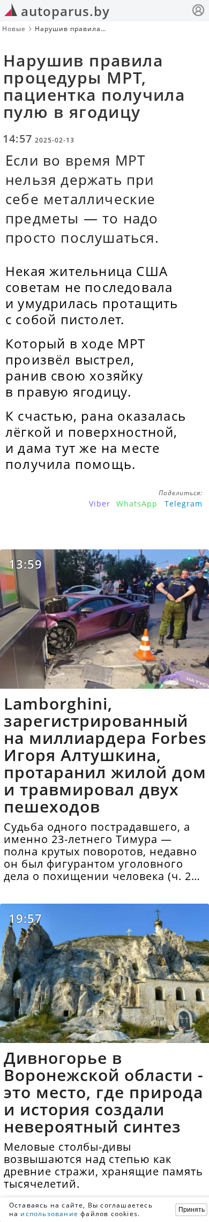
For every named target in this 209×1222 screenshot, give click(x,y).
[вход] (198, 11)
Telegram (184, 503)
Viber (99, 503)
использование (49, 1213)
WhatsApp (137, 503)
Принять (191, 1209)
